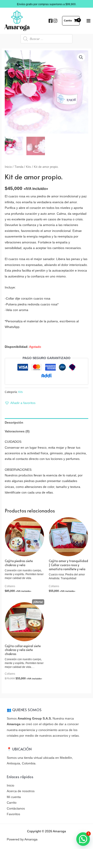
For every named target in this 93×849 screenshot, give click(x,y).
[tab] (46, 422)
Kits (28, 166)
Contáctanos (16, 808)
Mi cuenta (14, 797)
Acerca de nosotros (21, 791)
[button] (20, 403)
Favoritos (13, 814)
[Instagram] (55, 20)
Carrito (11, 802)
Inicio (8, 166)
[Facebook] (50, 20)
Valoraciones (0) (17, 431)
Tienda (18, 166)
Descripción (14, 422)
